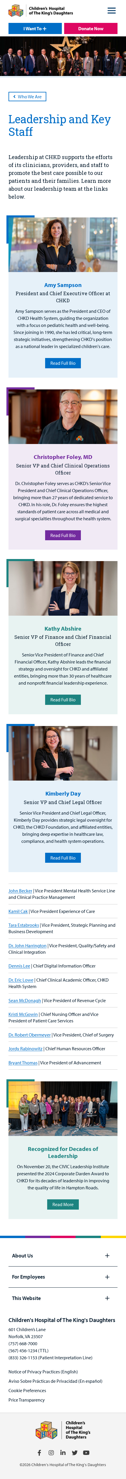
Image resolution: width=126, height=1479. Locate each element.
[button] (112, 11)
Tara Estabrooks (23, 925)
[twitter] (75, 1453)
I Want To (32, 28)
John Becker (20, 891)
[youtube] (86, 1453)
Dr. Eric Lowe (20, 980)
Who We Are (30, 96)
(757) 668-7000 (22, 1343)
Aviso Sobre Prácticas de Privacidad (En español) (55, 1381)
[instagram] (51, 1453)
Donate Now (90, 28)
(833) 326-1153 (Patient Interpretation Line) (50, 1357)
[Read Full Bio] (63, 244)
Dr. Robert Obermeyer (29, 1035)
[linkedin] (63, 1453)
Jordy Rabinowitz (25, 1048)
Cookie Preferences (27, 1390)
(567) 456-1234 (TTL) (28, 1350)
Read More (63, 1204)
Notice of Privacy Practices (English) (43, 1372)
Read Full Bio (63, 363)
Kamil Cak (18, 911)
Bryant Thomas (23, 1063)
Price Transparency (26, 1400)
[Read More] (63, 1108)
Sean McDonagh (24, 1000)
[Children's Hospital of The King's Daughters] (40, 11)
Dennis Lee (19, 966)
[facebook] (39, 1453)
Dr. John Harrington (27, 945)
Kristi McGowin (23, 1014)
